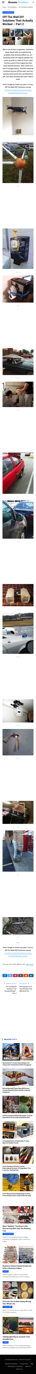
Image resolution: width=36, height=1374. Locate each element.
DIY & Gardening (12, 7)
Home (4, 7)
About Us (28, 1366)
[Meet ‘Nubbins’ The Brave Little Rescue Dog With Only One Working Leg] (18, 1214)
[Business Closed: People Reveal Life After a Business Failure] (18, 1254)
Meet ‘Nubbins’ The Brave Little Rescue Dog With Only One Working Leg (16, 1228)
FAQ (32, 1364)
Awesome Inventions (11, 1364)
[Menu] (3, 2)
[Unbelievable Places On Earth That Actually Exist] (18, 1325)
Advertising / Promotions (15, 1366)
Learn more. (30, 964)
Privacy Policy (24, 1364)
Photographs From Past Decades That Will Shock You (26, 989)
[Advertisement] (18, 208)
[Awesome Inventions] (18, 2)
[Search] (33, 2)
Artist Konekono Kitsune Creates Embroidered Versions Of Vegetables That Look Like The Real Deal (16, 1168)
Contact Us (19, 1369)
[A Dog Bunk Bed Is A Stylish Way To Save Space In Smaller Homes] (18, 1129)
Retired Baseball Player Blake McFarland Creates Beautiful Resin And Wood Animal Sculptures (16, 1090)
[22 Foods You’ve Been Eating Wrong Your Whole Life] (18, 1290)
